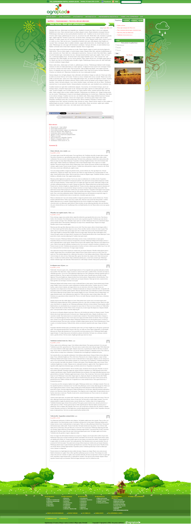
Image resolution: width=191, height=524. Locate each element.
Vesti (48, 498)
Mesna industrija (118, 499)
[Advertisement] (69, 107)
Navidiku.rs (64, 518)
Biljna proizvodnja (102, 498)
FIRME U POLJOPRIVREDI (129, 17)
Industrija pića (118, 507)
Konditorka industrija (119, 504)
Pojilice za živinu (121, 25)
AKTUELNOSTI (51, 17)
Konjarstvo (84, 502)
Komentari (126, 20)
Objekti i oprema (101, 501)
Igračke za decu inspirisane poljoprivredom (63, 134)
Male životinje (84, 508)
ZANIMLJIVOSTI (99, 513)
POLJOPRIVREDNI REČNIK (121, 510)
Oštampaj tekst (95, 117)
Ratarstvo (66, 498)
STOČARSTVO (78, 17)
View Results (129, 55)
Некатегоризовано (62, 21)
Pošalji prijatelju (107, 117)
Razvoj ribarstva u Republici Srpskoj (61, 137)
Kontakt (85, 523)
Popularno (118, 20)
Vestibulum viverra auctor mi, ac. (60, 140)
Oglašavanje (48, 523)
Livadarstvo (67, 505)
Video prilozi (50, 505)
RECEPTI (116, 508)
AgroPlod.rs (51, 21)
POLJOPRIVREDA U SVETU (115, 513)
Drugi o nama (63, 523)
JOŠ (141, 17)
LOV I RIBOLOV (86, 513)
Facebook (107, 1)
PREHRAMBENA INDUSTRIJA (108, 17)
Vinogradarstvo (68, 502)
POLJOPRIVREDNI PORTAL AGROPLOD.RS (64, 1)
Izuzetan (119, 47)
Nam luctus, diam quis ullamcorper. (79, 21)
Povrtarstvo (67, 499)
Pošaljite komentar (81, 117)
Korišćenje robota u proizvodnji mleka (61, 133)
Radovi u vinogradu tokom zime (60, 139)
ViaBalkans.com (52, 518)
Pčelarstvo (83, 505)
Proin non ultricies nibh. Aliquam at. (61, 131)
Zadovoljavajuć (120, 45)
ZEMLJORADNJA (65, 17)
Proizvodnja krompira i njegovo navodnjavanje (64, 130)
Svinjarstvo (84, 501)
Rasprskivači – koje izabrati (59, 127)
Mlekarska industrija (119, 501)
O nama (56, 523)
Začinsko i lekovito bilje (70, 508)
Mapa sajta (78, 523)
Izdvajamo (134, 20)
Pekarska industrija (119, 502)
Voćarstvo (66, 501)
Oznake (140, 20)
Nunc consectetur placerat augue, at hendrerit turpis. (129, 30)
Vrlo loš (119, 50)
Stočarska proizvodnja (103, 499)
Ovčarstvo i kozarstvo (86, 499)
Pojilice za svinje (56, 136)
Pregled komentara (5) (67, 117)
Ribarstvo (83, 507)
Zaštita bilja (67, 507)
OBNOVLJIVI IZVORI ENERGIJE (55, 513)
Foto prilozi (50, 504)
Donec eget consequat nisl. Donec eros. (126, 27)
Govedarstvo (84, 498)
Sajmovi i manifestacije (53, 499)
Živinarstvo (84, 504)
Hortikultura (67, 504)
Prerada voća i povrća (119, 505)
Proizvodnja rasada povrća (58, 128)
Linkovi (71, 523)
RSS (116, 1)
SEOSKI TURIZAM (72, 513)
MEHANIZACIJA (91, 17)
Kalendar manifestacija (53, 501)
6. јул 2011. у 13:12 (55, 153)
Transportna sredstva (103, 502)
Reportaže (50, 502)
